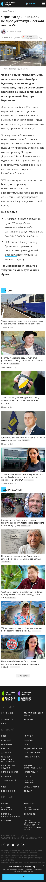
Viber (20, 270)
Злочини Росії (8, 780)
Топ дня (28, 791)
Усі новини (7, 713)
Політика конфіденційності (10, 815)
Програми (6, 820)
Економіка (6, 744)
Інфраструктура (32, 757)
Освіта (27, 744)
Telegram (7, 270)
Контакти (6, 803)
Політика (6, 776)
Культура (28, 719)
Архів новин (30, 803)
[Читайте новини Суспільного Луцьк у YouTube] (13, 845)
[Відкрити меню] (44, 3)
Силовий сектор (8, 11)
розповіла (11, 254)
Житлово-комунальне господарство (8, 759)
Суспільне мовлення (6, 808)
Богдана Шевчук (14, 31)
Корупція (28, 736)
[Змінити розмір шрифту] (40, 38)
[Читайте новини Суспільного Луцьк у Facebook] (3, 845)
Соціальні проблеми (29, 781)
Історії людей (31, 772)
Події (4, 736)
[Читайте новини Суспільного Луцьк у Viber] (18, 845)
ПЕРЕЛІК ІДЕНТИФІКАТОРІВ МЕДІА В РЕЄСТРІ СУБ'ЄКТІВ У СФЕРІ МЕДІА (32, 824)
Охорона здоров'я (33, 753)
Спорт (4, 723)
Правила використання (31, 808)
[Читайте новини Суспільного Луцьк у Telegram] (23, 845)
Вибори (5, 748)
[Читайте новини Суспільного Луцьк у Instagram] (8, 845)
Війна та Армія (31, 787)
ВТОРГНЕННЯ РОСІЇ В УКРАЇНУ (33, 714)
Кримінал (6, 740)
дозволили (11, 227)
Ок (23, 877)
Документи (30, 814)
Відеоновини (8, 791)
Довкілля (6, 753)
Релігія (27, 776)
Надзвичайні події (33, 748)
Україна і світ (8, 719)
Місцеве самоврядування (33, 766)
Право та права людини (9, 766)
